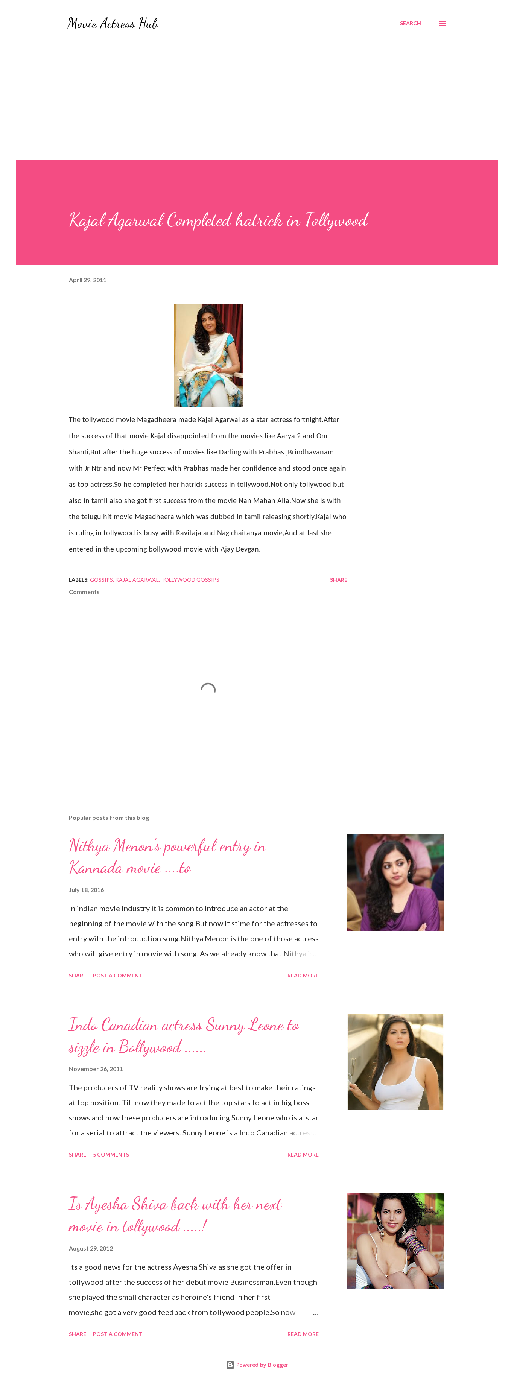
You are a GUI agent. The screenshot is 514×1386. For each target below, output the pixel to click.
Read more (303, 975)
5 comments (111, 1154)
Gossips (101, 579)
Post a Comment (118, 975)
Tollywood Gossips (190, 579)
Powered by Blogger (261, 1364)
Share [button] (338, 579)
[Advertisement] (257, 104)
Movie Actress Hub (112, 23)
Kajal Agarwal (137, 579)
